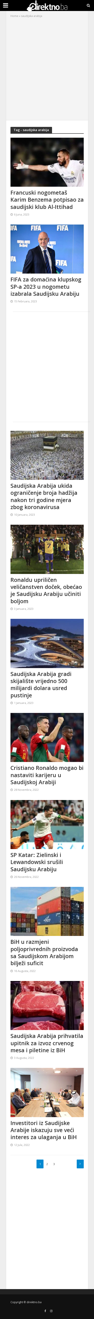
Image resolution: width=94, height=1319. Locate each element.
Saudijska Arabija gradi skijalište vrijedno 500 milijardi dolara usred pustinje (40, 684)
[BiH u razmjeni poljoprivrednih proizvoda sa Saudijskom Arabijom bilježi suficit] (47, 911)
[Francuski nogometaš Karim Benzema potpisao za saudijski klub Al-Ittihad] (47, 161)
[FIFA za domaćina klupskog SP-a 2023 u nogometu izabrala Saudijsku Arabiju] (47, 249)
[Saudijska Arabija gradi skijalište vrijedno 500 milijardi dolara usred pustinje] (47, 643)
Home (14, 16)
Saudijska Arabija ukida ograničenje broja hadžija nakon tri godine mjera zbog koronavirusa (43, 496)
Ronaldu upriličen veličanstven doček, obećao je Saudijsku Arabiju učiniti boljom (46, 590)
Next (80, 1164)
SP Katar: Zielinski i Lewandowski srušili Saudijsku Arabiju (36, 862)
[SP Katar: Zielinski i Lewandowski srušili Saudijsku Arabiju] (47, 824)
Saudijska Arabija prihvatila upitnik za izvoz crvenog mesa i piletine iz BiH (46, 1043)
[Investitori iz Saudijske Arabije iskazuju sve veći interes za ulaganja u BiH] (47, 1092)
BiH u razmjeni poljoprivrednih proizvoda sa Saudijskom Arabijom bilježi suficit (44, 952)
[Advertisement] (47, 68)
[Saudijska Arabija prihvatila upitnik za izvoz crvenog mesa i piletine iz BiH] (47, 1005)
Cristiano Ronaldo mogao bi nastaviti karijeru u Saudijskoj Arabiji (47, 775)
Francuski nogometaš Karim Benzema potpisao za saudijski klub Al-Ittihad (47, 199)
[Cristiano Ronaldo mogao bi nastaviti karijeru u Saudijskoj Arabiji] (47, 737)
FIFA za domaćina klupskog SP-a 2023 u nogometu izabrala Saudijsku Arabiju (45, 286)
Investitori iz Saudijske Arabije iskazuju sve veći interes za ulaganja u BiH (43, 1130)
